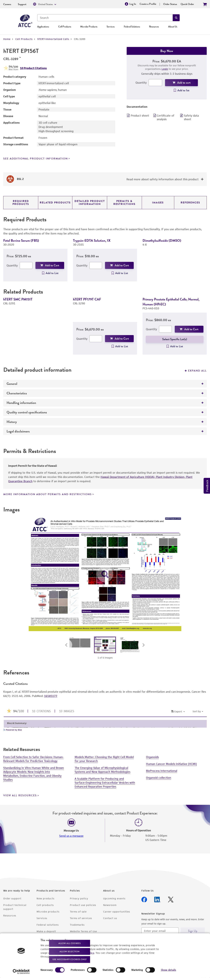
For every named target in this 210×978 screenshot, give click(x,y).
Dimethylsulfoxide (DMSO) (162, 240)
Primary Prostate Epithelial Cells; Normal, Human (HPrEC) (171, 302)
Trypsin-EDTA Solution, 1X (91, 240)
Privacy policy (79, 898)
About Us (172, 26)
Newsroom (109, 905)
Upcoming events (114, 898)
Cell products (45, 905)
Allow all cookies (69, 943)
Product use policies (83, 905)
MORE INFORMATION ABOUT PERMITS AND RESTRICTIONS (47, 494)
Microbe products (48, 911)
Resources (154, 26)
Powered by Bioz (13, 729)
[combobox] (105, 17)
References (190, 203)
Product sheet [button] (140, 115)
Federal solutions (48, 924)
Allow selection (70, 951)
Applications (43, 26)
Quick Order (187, 4)
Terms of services (81, 918)
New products (45, 898)
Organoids (152, 757)
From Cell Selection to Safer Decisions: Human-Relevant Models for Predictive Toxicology (33, 759)
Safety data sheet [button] (191, 117)
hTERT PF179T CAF (87, 299)
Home (6, 39)
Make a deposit (46, 931)
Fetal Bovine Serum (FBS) (21, 240)
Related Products (55, 203)
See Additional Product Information (35, 159)
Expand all (197, 370)
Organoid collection (158, 778)
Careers (7, 4)
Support (22, 4)
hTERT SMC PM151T (17, 299)
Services (111, 26)
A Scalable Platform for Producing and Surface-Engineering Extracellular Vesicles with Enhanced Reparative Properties (105, 782)
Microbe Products (88, 26)
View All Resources (20, 795)
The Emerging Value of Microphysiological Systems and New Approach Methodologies (102, 770)
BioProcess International (161, 771)
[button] (176, 17)
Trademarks (77, 924)
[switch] (91, 970)
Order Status (170, 4)
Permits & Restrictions (124, 202)
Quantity (141, 82)
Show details (168, 970)
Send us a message (71, 836)
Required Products (20, 202)
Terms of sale (78, 911)
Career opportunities (116, 911)
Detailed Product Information (89, 202)
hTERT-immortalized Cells (53, 39)
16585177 (50, 696)
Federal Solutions (132, 26)
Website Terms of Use (83, 931)
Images (158, 203)
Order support (12, 898)
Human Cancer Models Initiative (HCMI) (171, 764)
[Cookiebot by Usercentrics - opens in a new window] (21, 971)
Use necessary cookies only (69, 959)
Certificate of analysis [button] (165, 117)
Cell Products (64, 26)
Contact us (110, 918)
